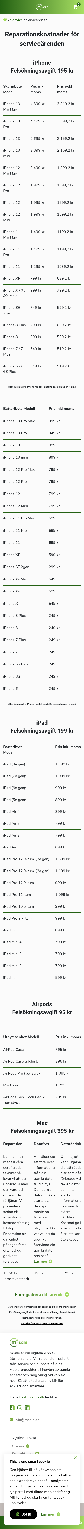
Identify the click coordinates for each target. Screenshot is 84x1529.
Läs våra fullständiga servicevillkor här (42, 1323)
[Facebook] (12, 1408)
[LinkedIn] (27, 1408)
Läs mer (41, 1261)
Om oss (19, 1446)
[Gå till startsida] (42, 7)
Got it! (26, 1514)
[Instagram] (20, 1408)
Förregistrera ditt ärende (39, 1294)
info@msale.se (26, 1419)
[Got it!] (75, 1458)
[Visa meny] (8, 7)
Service (16, 20)
